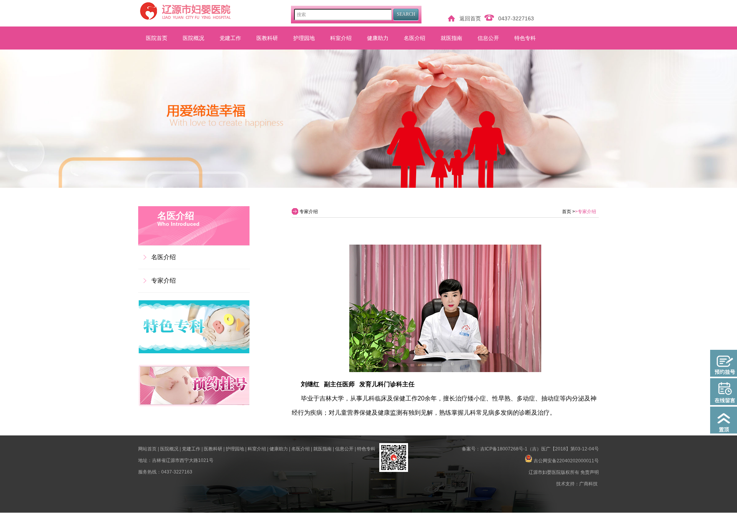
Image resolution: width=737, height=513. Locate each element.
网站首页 (147, 449)
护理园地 (304, 38)
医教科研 (267, 38)
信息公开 (488, 38)
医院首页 (156, 38)
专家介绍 (163, 280)
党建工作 (230, 38)
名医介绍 (414, 38)
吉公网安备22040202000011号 (566, 460)
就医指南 (451, 38)
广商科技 (588, 484)
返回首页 (470, 18)
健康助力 (377, 38)
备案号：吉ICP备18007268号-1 (494, 449)
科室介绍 (341, 38)
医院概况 (193, 38)
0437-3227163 (516, 18)
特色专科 (525, 38)
